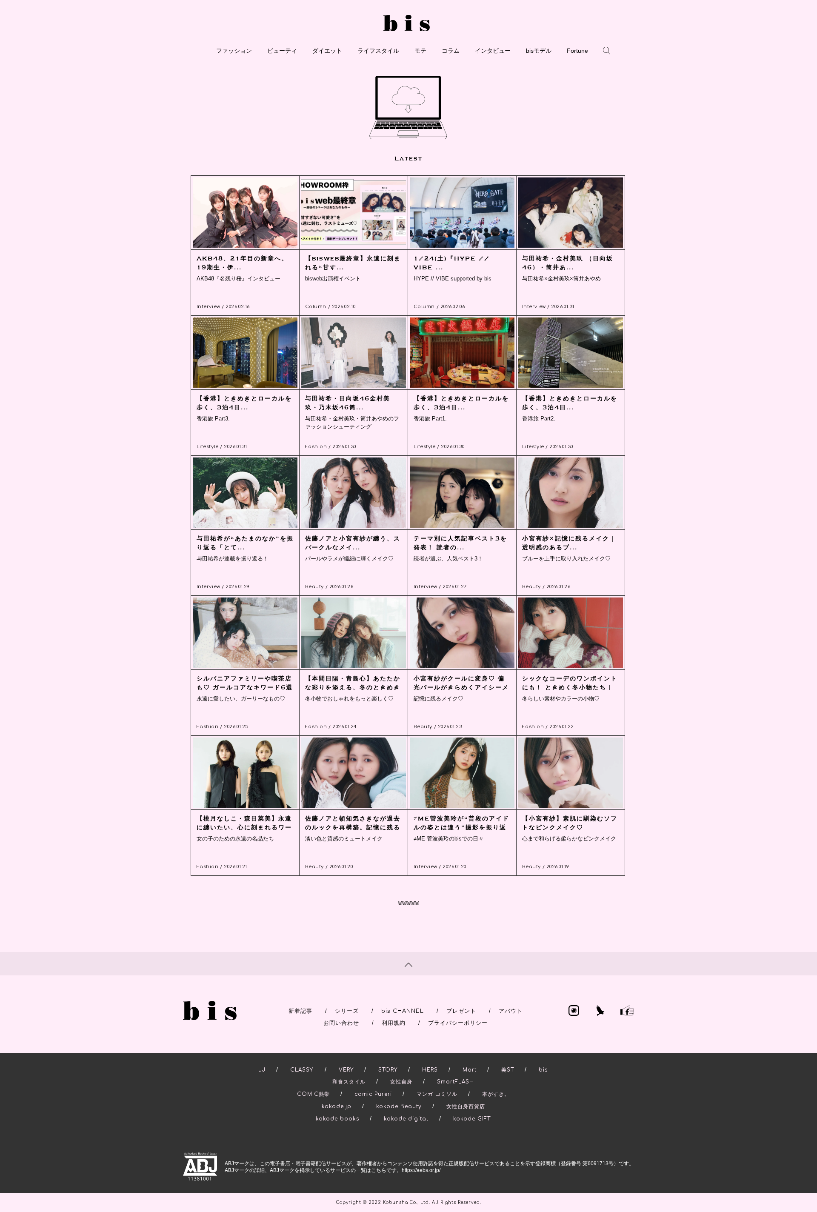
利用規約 (394, 1023)
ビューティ (282, 50)
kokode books (337, 1119)
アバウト (511, 1011)
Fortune (577, 50)
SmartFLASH (455, 1082)
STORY (387, 1070)
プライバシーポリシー (458, 1023)
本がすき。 (496, 1094)
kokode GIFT (472, 1119)
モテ (420, 50)
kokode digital (406, 1119)
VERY (346, 1070)
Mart (470, 1070)
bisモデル (538, 50)
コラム (451, 50)
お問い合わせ (341, 1023)
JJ (262, 1070)
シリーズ (347, 1011)
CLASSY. (302, 1070)
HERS (430, 1070)
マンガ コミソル (437, 1094)
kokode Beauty (399, 1106)
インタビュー (493, 50)
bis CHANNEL (402, 1011)
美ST (507, 1070)
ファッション (234, 50)
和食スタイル (349, 1082)
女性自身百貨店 (465, 1106)
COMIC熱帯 (313, 1094)
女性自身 (401, 1082)
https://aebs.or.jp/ (421, 1170)
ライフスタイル (378, 50)
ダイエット (327, 50)
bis (543, 1070)
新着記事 (300, 1011)
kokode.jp (336, 1106)
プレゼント (461, 1011)
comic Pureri (373, 1094)
